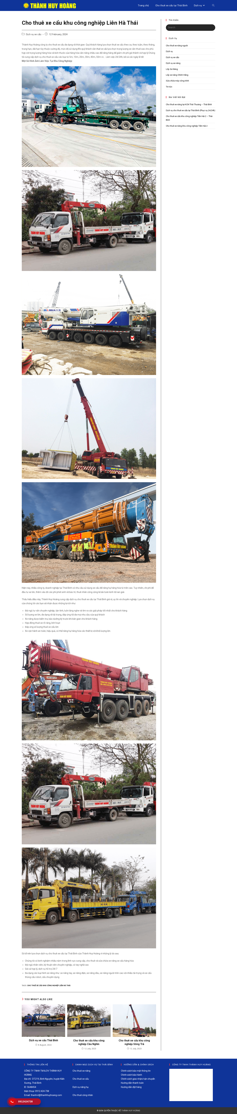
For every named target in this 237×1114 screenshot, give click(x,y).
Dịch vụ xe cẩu (33, 34)
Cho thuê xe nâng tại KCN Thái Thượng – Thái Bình (189, 104)
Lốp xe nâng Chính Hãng (177, 75)
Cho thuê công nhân (83, 1095)
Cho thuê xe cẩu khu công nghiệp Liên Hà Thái (48, 985)
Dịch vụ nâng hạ (81, 1087)
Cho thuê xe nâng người (177, 45)
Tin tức (169, 86)
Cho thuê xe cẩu (81, 1079)
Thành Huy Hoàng (130, 1110)
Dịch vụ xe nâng (173, 63)
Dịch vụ (169, 51)
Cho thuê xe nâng (81, 1070)
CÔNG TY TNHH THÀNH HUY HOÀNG (191, 1064)
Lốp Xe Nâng (172, 69)
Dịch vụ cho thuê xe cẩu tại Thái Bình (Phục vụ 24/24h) (190, 110)
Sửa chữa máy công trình (177, 81)
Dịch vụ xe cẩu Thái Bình (43, 1040)
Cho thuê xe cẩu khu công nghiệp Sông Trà (134, 1042)
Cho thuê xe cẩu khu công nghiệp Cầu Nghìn (88, 1042)
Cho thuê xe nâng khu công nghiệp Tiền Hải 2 (186, 126)
